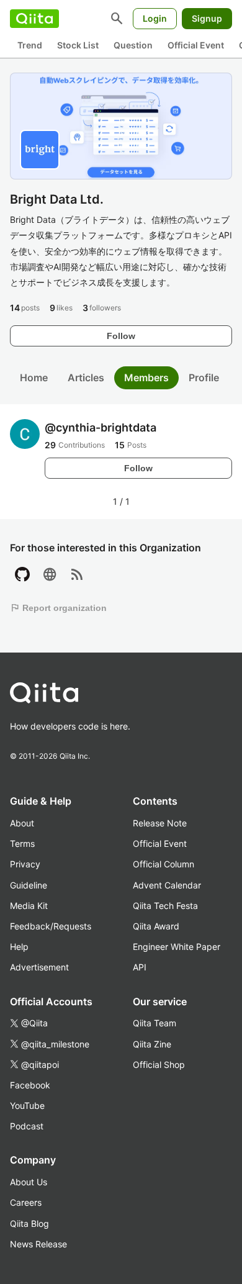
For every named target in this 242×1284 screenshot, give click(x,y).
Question (133, 45)
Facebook (30, 1085)
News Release (38, 1244)
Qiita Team (154, 1023)
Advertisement (39, 967)
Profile (204, 377)
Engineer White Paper (176, 946)
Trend (29, 45)
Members (146, 377)
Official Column (163, 864)
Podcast (26, 1126)
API (139, 967)
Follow (121, 336)
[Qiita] (34, 18)
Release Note (160, 823)
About (22, 823)
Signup (207, 18)
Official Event (196, 45)
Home (34, 377)
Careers (26, 1202)
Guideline (28, 885)
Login (155, 18)
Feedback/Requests (50, 926)
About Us (28, 1182)
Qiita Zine (152, 1044)
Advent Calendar (167, 885)
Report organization (58, 608)
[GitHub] (22, 575)
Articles (86, 377)
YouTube (27, 1105)
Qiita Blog (29, 1223)
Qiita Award (156, 926)
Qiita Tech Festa (165, 905)
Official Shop (159, 1064)
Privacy (25, 864)
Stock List (78, 45)
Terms (22, 843)
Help (19, 946)
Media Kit (29, 905)
